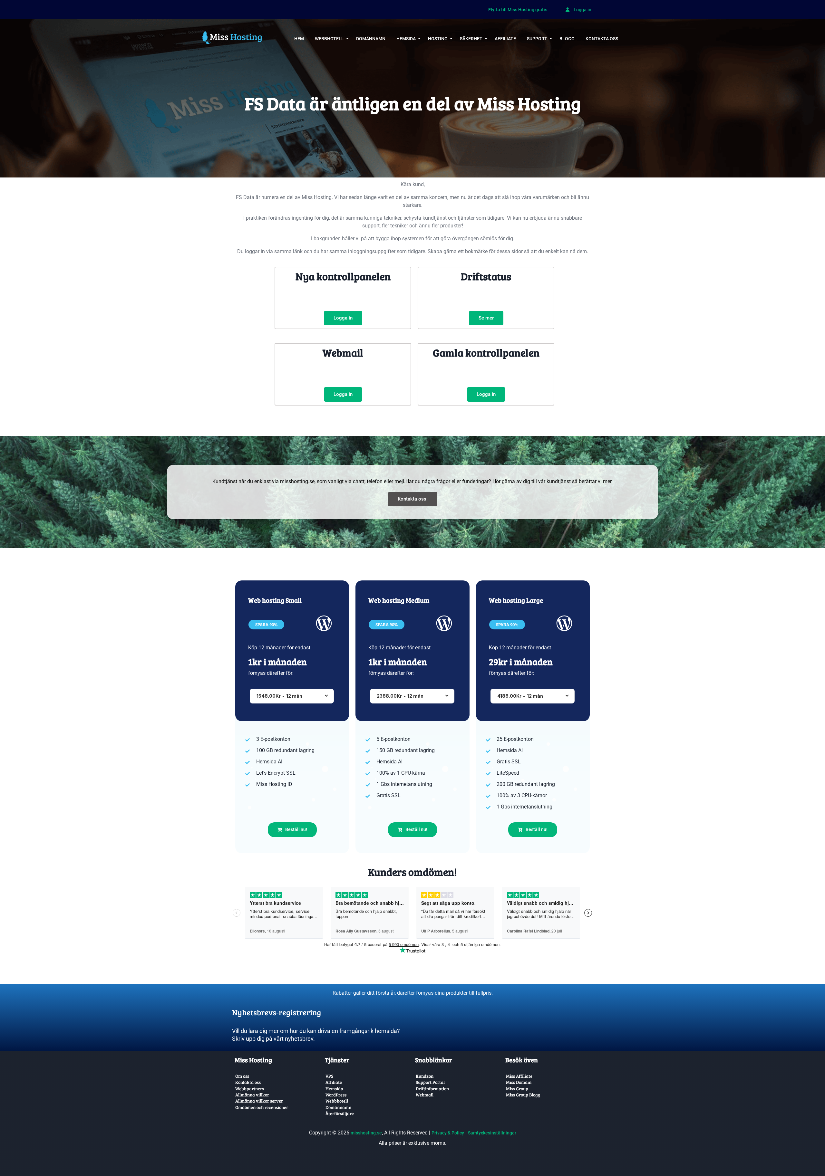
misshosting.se (366, 1132)
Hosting (438, 38)
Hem (299, 38)
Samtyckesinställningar (492, 1132)
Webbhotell (329, 38)
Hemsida (406, 38)
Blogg (567, 38)
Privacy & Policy (448, 1132)
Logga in (582, 9)
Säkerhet (471, 38)
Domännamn (370, 38)
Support (537, 38)
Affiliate (505, 38)
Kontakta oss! (413, 499)
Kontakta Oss (602, 38)
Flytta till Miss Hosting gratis (517, 9)
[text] (320, 1007)
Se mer (486, 318)
